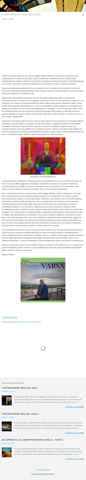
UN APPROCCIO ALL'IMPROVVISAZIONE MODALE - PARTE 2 (32, 440)
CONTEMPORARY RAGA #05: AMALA (20, 414)
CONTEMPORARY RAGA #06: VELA (19, 388)
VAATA (14, 5)
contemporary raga (10, 318)
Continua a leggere (74, 407)
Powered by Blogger (43, 470)
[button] (83, 15)
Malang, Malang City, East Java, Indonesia (26, 322)
